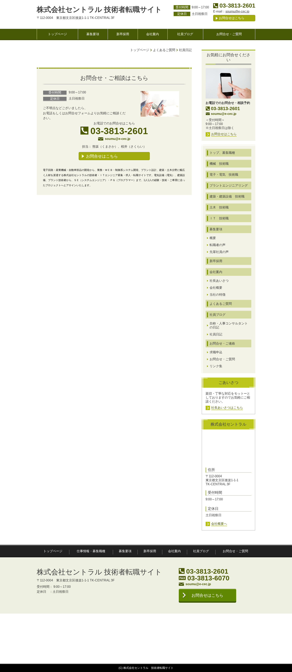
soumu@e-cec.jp (237, 11)
